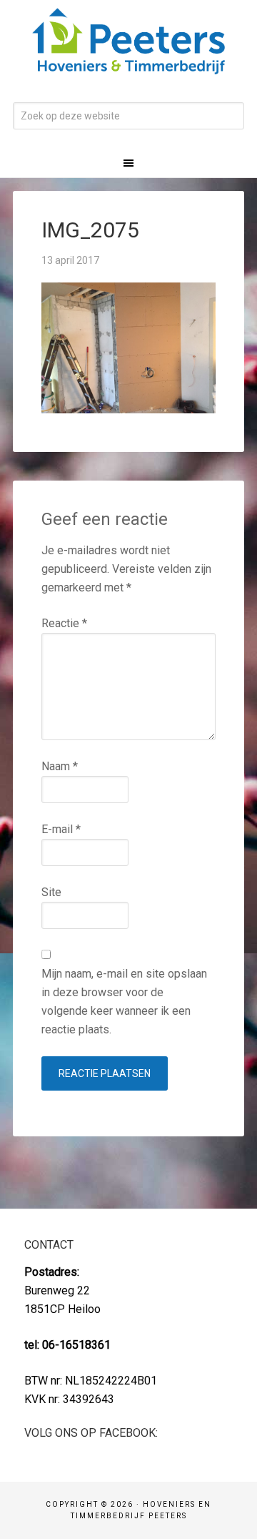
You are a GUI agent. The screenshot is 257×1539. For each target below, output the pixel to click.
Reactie (64, 623)
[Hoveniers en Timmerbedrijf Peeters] (128, 65)
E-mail (61, 829)
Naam (59, 766)
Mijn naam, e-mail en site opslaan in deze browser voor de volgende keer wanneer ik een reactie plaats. (124, 1001)
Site (51, 892)
